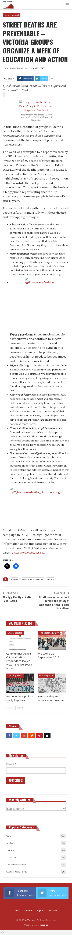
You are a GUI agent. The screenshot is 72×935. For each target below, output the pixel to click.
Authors (52, 910)
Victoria (50, 579)
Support (41, 910)
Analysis (10, 843)
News (9, 836)
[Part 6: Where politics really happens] (20, 683)
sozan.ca (44, 925)
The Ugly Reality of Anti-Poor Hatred (17, 599)
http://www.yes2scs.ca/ (29, 552)
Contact (29, 910)
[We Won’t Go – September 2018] (52, 640)
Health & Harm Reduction (32, 579)
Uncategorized (11, 15)
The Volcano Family (49, 632)
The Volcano (29, 920)
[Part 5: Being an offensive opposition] (52, 683)
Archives (14, 579)
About (18, 910)
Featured (10, 850)
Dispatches (11, 857)
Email (11, 764)
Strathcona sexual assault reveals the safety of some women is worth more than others (54, 602)
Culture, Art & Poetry (16, 872)
